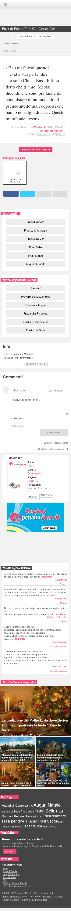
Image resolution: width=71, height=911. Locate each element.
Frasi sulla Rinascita (36, 313)
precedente (26, 36)
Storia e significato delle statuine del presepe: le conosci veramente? (50, 757)
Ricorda (58, 390)
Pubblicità (48, 896)
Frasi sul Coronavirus (35, 322)
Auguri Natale (47, 804)
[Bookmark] (59, 194)
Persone (63, 584)
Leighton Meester (52, 130)
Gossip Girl (44, 134)
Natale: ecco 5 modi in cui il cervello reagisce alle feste (16, 784)
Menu (5, 4)
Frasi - (35, 4)
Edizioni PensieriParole (15, 883)
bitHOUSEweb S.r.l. (12, 896)
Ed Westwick (37, 127)
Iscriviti (9, 851)
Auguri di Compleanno (17, 805)
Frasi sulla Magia (35, 305)
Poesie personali (59, 646)
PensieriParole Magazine (19, 682)
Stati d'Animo (49, 826)
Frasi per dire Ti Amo (19, 821)
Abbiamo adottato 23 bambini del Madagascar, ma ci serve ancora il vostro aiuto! (17, 757)
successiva (44, 36)
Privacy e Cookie (10, 899)
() (35, 575)
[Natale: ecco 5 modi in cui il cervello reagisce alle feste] (17, 774)
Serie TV (60, 134)
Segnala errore (35, 363)
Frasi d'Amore (54, 816)
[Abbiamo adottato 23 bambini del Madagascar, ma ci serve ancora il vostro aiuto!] (17, 749)
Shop (5, 880)
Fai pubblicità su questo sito (17, 886)
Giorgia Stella (61, 579)
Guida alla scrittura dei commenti (53, 448)
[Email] (43, 194)
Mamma (63, 602)
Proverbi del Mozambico (35, 296)
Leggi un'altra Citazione (35, 149)
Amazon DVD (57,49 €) (40, 496)
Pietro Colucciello (59, 641)
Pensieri (36, 288)
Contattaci (41, 899)
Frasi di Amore (35, 222)
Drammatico (26, 357)
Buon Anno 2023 (23, 811)
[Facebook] (10, 194)
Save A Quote (10, 871)
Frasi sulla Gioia (35, 330)
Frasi (5, 868)
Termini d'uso (28, 899)
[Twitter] (27, 194)
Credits (58, 896)
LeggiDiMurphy (11, 874)
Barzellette (7, 811)
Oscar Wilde (32, 826)
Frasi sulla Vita (35, 239)
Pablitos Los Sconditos (57, 617)
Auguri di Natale (35, 264)
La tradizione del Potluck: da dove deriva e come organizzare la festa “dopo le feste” (35, 725)
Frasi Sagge (35, 255)
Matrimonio (15, 826)
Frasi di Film (11, 357)
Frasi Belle (35, 247)
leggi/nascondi (61, 442)
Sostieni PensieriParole (35, 517)
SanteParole (9, 877)
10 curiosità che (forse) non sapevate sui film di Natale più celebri (53, 783)
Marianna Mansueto (24, 353)
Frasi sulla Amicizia (35, 230)
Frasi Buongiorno (30, 816)
